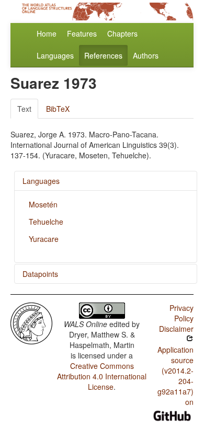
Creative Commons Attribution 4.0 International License (101, 376)
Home (46, 33)
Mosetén (43, 204)
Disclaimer (176, 328)
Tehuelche (46, 221)
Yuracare (44, 239)
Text (24, 108)
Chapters (122, 33)
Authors (145, 55)
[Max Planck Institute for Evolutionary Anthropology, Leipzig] (31, 322)
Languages (55, 55)
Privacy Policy (181, 313)
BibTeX (58, 108)
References (103, 55)
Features (82, 33)
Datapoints (40, 274)
